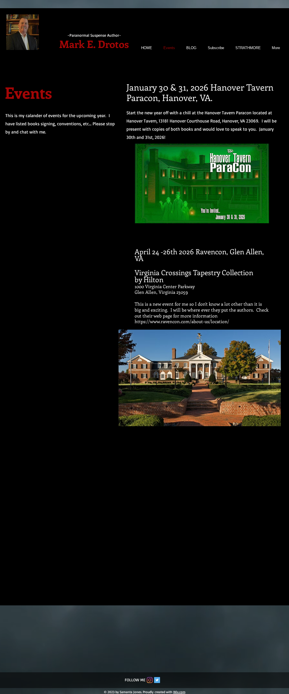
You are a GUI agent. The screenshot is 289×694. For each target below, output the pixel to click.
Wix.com (179, 692)
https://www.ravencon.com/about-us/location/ (182, 321)
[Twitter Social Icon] (157, 680)
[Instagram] (150, 680)
